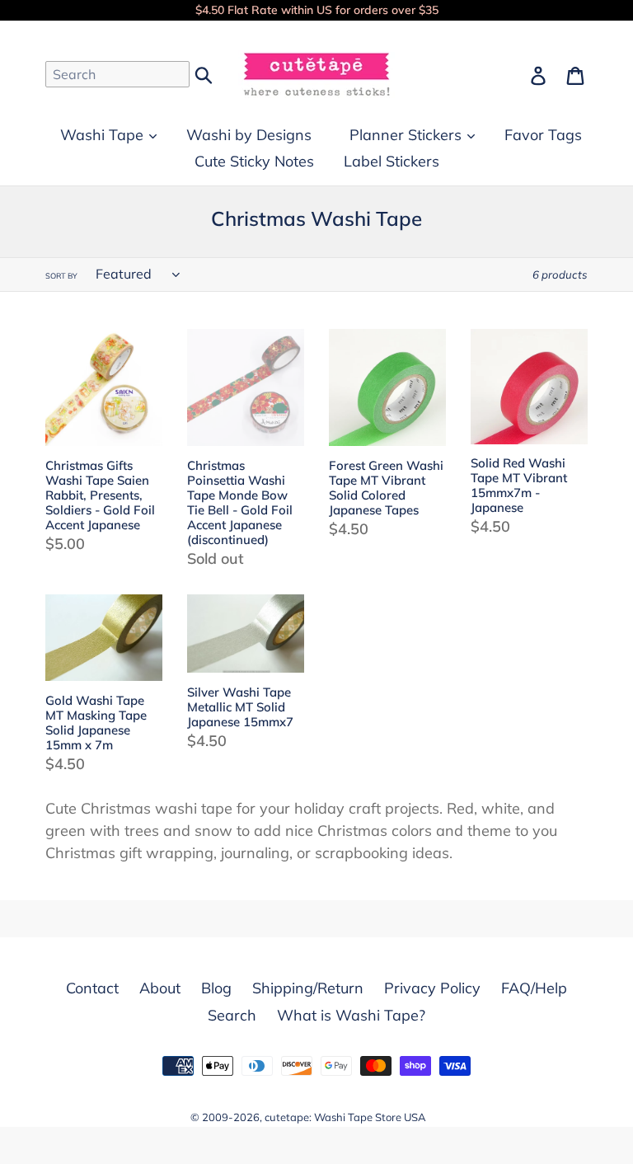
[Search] (205, 73)
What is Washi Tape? (351, 1015)
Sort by (61, 275)
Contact (92, 988)
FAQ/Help (534, 988)
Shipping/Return (307, 988)
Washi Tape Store (357, 1117)
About (160, 988)
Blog (216, 988)
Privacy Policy (432, 988)
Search (232, 1015)
